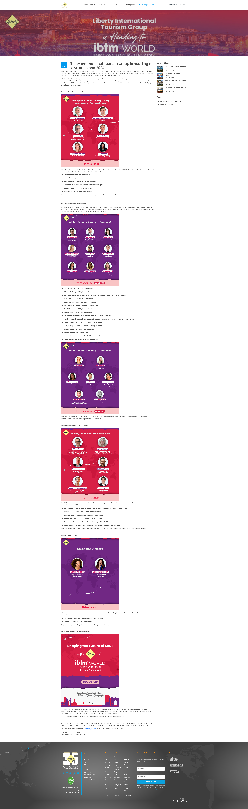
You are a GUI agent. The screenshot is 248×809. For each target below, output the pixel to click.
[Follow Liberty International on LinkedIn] (70, 773)
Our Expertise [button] (130, 5)
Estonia (116, 788)
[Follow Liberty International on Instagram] (74, 773)
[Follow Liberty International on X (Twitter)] (67, 773)
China (125, 774)
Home (85, 5)
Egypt (106, 788)
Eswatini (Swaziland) (127, 789)
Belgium (116, 765)
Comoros (117, 777)
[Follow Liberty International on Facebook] (63, 773)
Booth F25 (180, 101)
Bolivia (107, 767)
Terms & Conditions (89, 774)
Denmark (107, 784)
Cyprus (116, 779)
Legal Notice (87, 772)
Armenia (107, 762)
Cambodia (127, 772)
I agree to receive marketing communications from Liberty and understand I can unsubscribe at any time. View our (151, 787)
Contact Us (87, 767)
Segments (86, 762)
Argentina (126, 759)
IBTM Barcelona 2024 (167, 101)
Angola (107, 759)
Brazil (106, 772)
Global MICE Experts (166, 105)
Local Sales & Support (177, 5)
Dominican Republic (117, 785)
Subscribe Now (151, 782)
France (125, 793)
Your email (140, 773)
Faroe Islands (108, 793)
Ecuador (126, 784)
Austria (126, 762)
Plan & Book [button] (117, 5)
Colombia (108, 777)
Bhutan (126, 765)
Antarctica (117, 759)
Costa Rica (127, 777)
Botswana (127, 767)
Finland (116, 793)
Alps (115, 757)
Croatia (107, 779)
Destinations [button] (103, 5)
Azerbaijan (108, 765)
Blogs (85, 764)
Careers (86, 769)
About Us (86, 759)
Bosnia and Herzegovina (118, 768)
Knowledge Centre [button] (146, 5)
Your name (140, 765)
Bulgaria (116, 772)
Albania (107, 757)
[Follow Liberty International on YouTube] (78, 773)
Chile (115, 774)
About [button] (92, 5)
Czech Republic (126, 780)
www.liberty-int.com (90, 729)
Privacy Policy (88, 777)
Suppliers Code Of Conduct (91, 779)
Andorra (126, 757)
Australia (116, 762)
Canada (107, 774)
